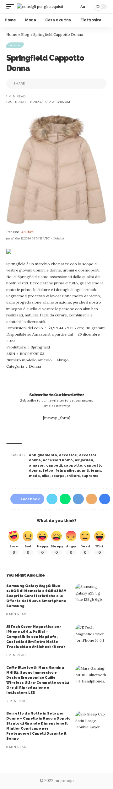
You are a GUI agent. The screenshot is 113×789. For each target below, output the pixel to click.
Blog (25, 34)
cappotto (73, 465)
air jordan (84, 460)
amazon (36, 465)
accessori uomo (58, 460)
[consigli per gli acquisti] (40, 6)
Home (11, 34)
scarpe (58, 476)
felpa (48, 470)
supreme (90, 476)
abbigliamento (43, 455)
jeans (96, 470)
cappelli (54, 465)
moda (34, 476)
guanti (83, 470)
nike (46, 476)
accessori (68, 455)
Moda (14, 45)
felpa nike (65, 470)
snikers (73, 476)
